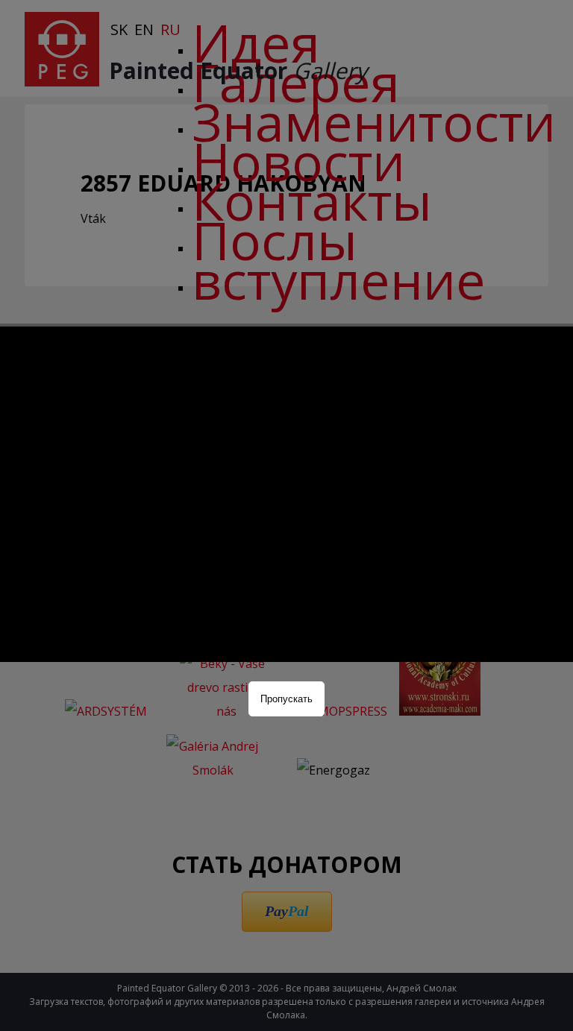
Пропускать (286, 698)
